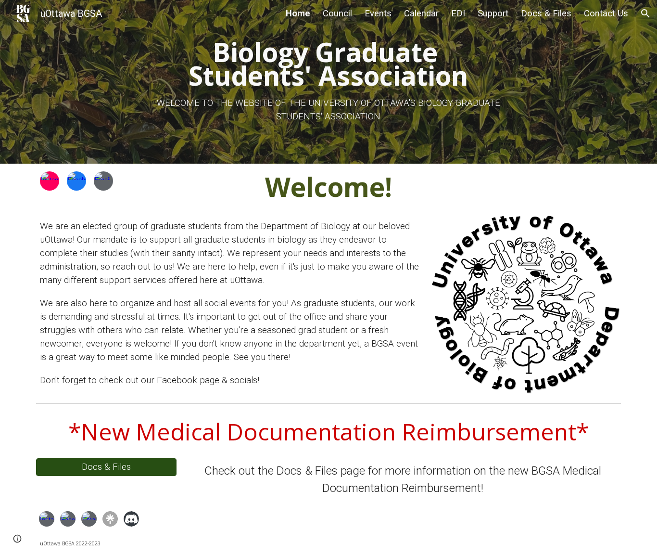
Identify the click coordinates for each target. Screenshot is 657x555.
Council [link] (337, 13)
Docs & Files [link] (546, 13)
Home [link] (298, 13)
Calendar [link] (421, 13)
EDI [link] (458, 13)
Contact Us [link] (606, 13)
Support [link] (493, 13)
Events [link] (378, 13)
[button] (645, 13)
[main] (328, 82)
